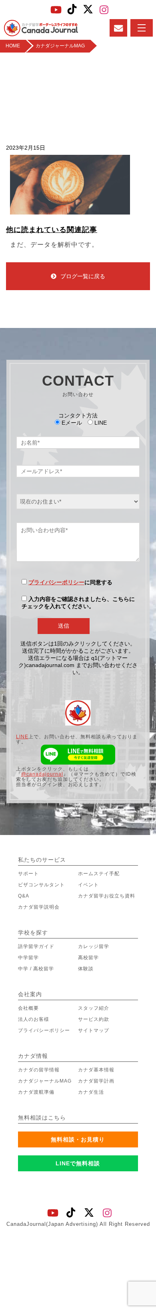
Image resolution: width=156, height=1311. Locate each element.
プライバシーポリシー (56, 582)
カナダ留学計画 (96, 1081)
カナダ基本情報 (96, 1069)
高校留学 (88, 957)
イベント (88, 884)
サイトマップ (93, 1030)
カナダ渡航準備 (36, 1092)
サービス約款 (93, 1019)
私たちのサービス (42, 859)
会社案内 (30, 994)
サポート (28, 873)
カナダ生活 (91, 1092)
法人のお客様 (33, 1019)
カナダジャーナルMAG (45, 1081)
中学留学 (28, 957)
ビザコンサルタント (41, 884)
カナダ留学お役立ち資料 (106, 896)
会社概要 (28, 1008)
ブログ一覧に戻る (82, 276)
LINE (22, 736)
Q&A (23, 896)
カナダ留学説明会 (39, 907)
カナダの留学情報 (39, 1069)
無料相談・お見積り (78, 1139)
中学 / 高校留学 (36, 968)
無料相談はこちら (42, 1117)
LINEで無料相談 (78, 1163)
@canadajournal (42, 774)
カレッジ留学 (93, 946)
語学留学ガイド (36, 946)
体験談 (86, 968)
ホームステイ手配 (99, 873)
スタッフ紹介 (93, 1008)
